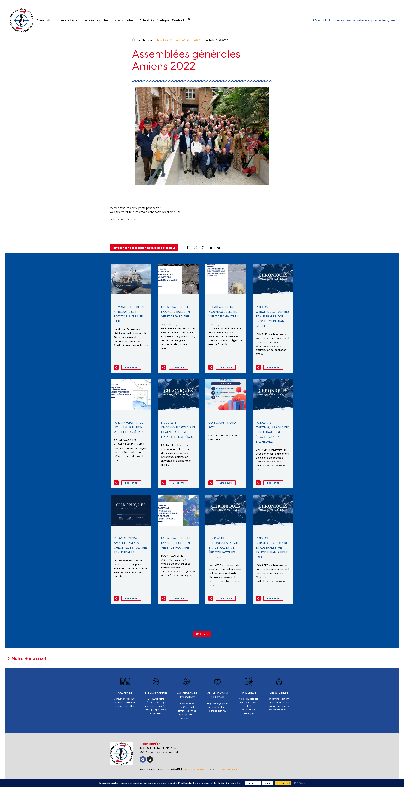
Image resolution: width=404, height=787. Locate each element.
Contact (178, 20)
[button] (116, 367)
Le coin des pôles (95, 20)
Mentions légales (195, 769)
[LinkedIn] (210, 247)
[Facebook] (187, 247)
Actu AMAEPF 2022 (188, 40)
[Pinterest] (203, 247)
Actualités (147, 20)
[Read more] (125, 694)
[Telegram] (218, 247)
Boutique (163, 20)
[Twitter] (195, 247)
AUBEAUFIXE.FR (227, 769)
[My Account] (189, 20)
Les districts (68, 20)
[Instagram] (150, 759)
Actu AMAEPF (165, 40)
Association (44, 20)
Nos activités (123, 20)
